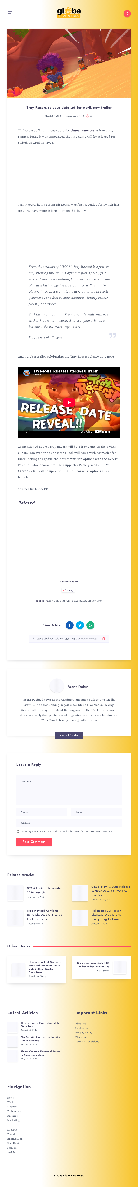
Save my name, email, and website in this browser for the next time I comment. (68, 831)
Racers (66, 600)
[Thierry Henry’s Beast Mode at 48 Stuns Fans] (12, 1027)
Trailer (92, 600)
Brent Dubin (78, 687)
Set (84, 600)
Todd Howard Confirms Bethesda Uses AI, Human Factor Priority (44, 915)
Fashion (12, 1148)
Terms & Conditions (87, 1041)
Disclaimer (81, 1037)
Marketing (13, 1120)
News (10, 1097)
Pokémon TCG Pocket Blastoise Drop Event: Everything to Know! (106, 915)
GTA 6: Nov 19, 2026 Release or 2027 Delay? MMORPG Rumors (110, 891)
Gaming (69, 590)
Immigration (15, 1138)
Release (76, 600)
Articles (12, 1152)
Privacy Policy (83, 1032)
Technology (14, 1111)
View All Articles (69, 735)
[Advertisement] (69, 176)
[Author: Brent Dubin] (57, 685)
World (11, 1102)
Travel (11, 1134)
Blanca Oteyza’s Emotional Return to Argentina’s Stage (40, 1053)
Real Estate (13, 1143)
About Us (80, 1023)
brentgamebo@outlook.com (78, 720)
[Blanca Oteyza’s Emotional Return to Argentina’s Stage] (12, 1056)
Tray (99, 600)
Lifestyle (12, 1129)
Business (12, 1115)
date (58, 600)
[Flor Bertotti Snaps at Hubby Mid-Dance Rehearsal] (12, 1041)
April (51, 600)
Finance (12, 1106)
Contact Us (81, 1028)
